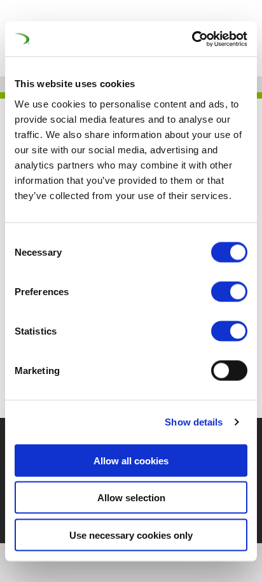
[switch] (229, 291)
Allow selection (131, 497)
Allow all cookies (131, 460)
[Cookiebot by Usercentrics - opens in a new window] (191, 39)
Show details (194, 422)
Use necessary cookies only (131, 534)
